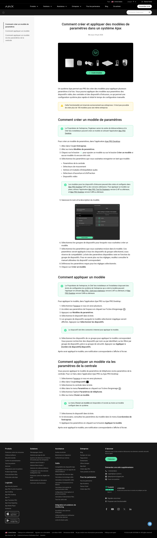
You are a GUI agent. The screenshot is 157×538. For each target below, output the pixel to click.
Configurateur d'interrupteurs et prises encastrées (64, 493)
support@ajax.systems (114, 474)
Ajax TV (7, 497)
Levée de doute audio (61, 520)
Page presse (84, 458)
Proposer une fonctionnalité (117, 501)
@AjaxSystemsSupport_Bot (116, 476)
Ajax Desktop (9, 492)
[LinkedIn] (130, 508)
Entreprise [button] (75, 6)
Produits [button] (33, 6)
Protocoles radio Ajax (11, 477)
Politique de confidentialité (26, 532)
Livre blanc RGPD (57, 532)
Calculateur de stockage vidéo (64, 477)
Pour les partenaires (93, 6)
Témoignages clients (36, 452)
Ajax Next (83, 466)
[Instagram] (118, 508)
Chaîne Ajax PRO (85, 469)
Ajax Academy (84, 483)
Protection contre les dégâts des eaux (40, 476)
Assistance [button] (61, 6)
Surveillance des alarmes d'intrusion (62, 511)
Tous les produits (10, 463)
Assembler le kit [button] (144, 6)
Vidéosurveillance (10, 455)
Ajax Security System (11, 486)
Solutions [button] (46, 6)
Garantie (42, 535)
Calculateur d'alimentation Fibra (64, 497)
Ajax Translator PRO (11, 500)
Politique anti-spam (110, 532)
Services (7, 466)
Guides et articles (60, 452)
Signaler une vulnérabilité (42, 532)
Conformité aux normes (62, 458)
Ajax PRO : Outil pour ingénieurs (93, 291)
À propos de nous (85, 455)
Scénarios (8, 508)
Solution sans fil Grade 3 (37, 462)
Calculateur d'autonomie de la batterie (64, 483)
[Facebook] (106, 508)
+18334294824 (112, 471)
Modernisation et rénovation (38, 480)
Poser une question (113, 479)
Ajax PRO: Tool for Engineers (99, 189)
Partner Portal (84, 486)
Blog (106, 6)
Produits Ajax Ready (11, 472)
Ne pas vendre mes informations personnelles (89, 532)
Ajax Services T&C (10, 535)
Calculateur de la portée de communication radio (63, 488)
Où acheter (117, 6)
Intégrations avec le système (13, 469)
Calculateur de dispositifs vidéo (64, 480)
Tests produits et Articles (87, 472)
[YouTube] (112, 508)
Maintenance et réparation (63, 455)
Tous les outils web (61, 499)
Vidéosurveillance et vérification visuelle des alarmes (64, 516)
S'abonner (111, 459)
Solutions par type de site (37, 455)
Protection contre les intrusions (14, 452)
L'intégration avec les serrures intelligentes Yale (39, 472)
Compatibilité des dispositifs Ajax (65, 467)
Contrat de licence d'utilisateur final (28, 535)
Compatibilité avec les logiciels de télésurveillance (65, 470)
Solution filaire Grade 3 (36, 465)
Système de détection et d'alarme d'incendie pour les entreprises (40, 459)
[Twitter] (124, 508)
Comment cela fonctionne (38, 483)
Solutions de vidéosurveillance (39, 468)
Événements (84, 460)
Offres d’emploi (84, 463)
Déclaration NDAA (68, 532)
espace (77, 306)
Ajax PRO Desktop (112, 141)
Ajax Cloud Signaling (11, 503)
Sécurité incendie (10, 458)
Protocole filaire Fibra (11, 474)
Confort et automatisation (12, 460)
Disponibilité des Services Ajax (64, 474)
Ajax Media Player (10, 505)
